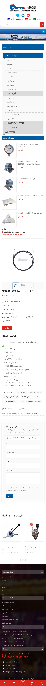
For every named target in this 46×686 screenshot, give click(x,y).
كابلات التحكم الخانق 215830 (30, 397)
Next (1, 556)
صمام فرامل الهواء (12, 106)
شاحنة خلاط (5, 616)
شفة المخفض (11, 76)
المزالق (9, 68)
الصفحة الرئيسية (6, 577)
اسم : (7, 443)
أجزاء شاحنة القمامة (12, 128)
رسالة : (9, 470)
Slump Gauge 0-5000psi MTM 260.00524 (28, 145)
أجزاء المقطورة (10, 94)
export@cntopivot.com (13, 662)
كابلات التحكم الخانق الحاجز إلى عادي (31, 401)
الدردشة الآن (24, 682)
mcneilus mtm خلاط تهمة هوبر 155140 (30, 213)
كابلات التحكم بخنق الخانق (11, 397)
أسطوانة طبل (11, 60)
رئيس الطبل (10, 81)
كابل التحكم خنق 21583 (10, 401)
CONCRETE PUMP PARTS (14, 123)
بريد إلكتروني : (11, 452)
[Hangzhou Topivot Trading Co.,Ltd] (23, 7)
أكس (3, 594)
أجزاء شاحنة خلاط (11, 56)
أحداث (3, 583)
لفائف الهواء (10, 119)
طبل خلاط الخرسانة (7, 609)
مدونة (3, 587)
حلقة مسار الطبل (12, 72)
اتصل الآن (7, 328)
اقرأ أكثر (20, 150)
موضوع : (10, 438)
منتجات (4, 580)
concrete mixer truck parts (10, 619)
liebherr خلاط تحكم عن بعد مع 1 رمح (11, 548)
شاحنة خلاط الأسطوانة (8, 613)
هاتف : (8, 461)
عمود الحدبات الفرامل (13, 114)
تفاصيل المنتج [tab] (9, 335)
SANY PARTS (10, 132)
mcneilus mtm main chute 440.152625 (31, 196)
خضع (9, 496)
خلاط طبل (10, 64)
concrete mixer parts (8, 602)
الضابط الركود (11, 102)
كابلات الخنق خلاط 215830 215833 (26, 438)
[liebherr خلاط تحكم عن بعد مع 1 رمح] (11, 532)
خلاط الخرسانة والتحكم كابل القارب (33, 548)
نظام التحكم (10, 85)
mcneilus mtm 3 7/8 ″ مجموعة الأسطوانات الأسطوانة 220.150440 (29, 163)
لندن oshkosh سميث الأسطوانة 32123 (30, 179)
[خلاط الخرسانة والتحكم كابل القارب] (34, 532)
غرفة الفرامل (10, 98)
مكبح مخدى (10, 110)
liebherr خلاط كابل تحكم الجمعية (15, 409)
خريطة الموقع (6, 590)
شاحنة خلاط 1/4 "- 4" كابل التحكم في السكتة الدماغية (17, 413)
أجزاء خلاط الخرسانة (35, 392)
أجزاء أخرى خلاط (11, 89)
